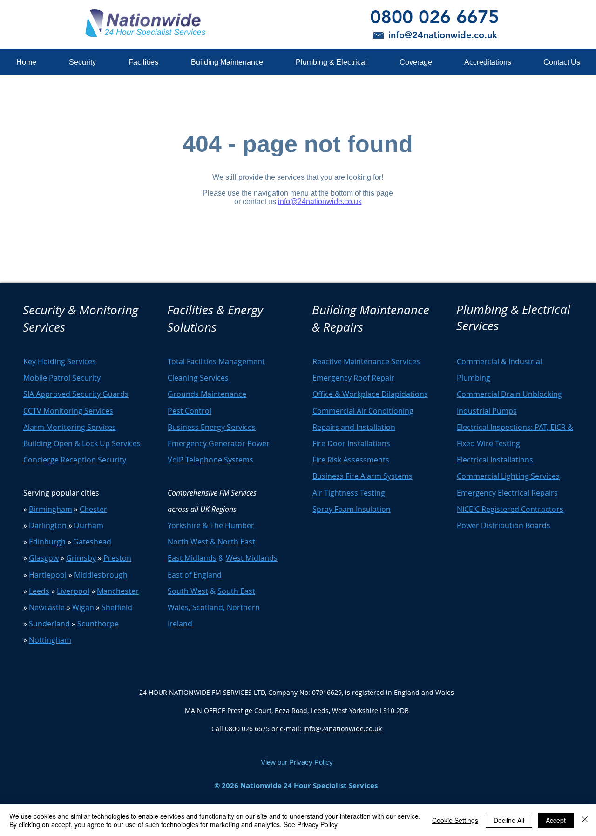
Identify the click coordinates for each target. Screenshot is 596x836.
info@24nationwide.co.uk (342, 728)
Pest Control (189, 411)
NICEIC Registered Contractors (510, 509)
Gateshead (92, 542)
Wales (178, 607)
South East (236, 591)
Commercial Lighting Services (508, 476)
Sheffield (117, 607)
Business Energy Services (212, 427)
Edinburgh (47, 542)
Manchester (118, 591)
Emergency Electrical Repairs (507, 493)
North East (236, 542)
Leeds (39, 591)
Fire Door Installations (351, 443)
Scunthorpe (98, 624)
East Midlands (192, 558)
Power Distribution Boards (503, 525)
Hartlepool (48, 575)
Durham (88, 525)
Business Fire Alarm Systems (362, 476)
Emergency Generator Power (219, 443)
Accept (556, 820)
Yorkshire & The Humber (211, 525)
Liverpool (73, 591)
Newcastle (47, 607)
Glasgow (44, 558)
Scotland (207, 607)
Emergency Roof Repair (353, 378)
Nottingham (50, 640)
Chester (93, 509)
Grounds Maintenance (207, 394)
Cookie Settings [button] (455, 820)
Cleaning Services (198, 378)
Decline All (509, 820)
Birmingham (50, 509)
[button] (82, 62)
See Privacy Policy (311, 824)
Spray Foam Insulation (351, 509)
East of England (195, 575)
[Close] (584, 820)
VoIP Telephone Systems (210, 460)
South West (188, 591)
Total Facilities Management (216, 361)
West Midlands (252, 558)
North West (188, 542)
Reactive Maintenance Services (366, 361)
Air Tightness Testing (348, 493)
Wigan (83, 607)
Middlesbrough (101, 575)
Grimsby (81, 558)
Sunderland (49, 624)
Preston (117, 558)
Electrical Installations (495, 460)
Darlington (48, 525)
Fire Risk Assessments (350, 460)
